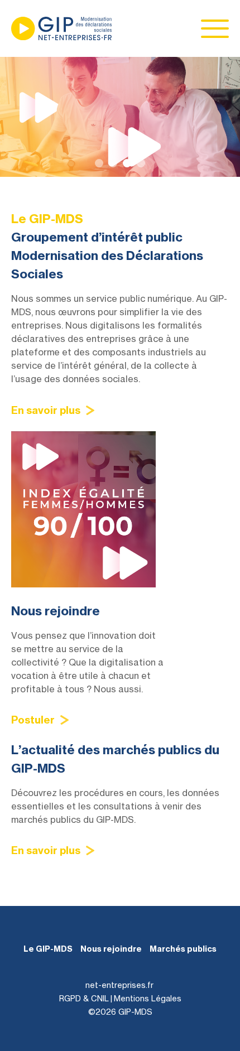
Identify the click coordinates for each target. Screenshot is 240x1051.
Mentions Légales (147, 998)
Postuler (33, 719)
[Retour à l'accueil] (61, 28)
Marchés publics (183, 949)
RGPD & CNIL (84, 998)
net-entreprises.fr (119, 985)
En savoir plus (45, 410)
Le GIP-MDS (48, 949)
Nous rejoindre (111, 949)
